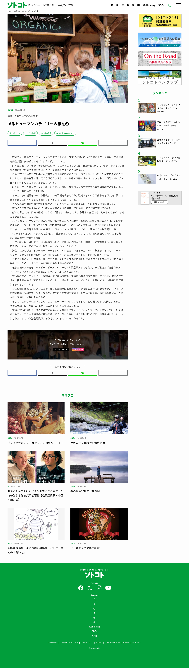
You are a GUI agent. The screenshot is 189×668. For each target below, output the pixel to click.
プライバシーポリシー (112, 642)
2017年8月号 (46, 133)
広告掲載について (87, 642)
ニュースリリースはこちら (69, 642)
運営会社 (126, 642)
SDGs (161, 5)
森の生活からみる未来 (65, 133)
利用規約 (99, 642)
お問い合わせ (52, 642)
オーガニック (14, 133)
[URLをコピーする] (113, 143)
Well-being (149, 5)
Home (9, 11)
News (94, 635)
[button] (22, 143)
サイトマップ (136, 642)
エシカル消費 (30, 133)
